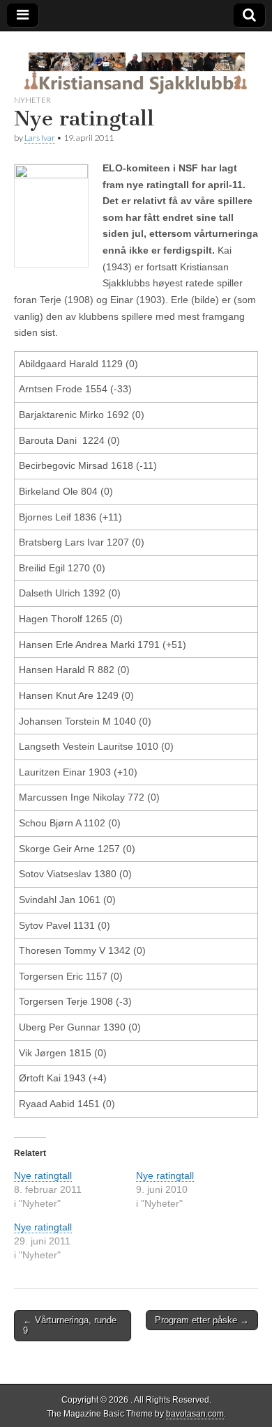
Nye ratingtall (43, 1175)
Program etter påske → (202, 1320)
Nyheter (32, 100)
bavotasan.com (195, 1414)
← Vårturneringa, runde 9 (69, 1325)
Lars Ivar (39, 137)
